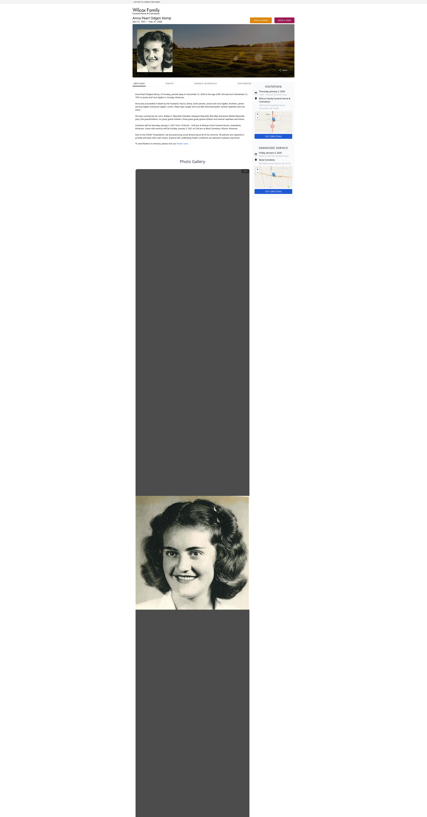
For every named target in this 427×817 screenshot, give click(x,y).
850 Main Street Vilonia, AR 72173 (275, 163)
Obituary (139, 83)
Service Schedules (205, 83)
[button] (273, 119)
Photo (169, 83)
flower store (182, 143)
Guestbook (244, 83)
